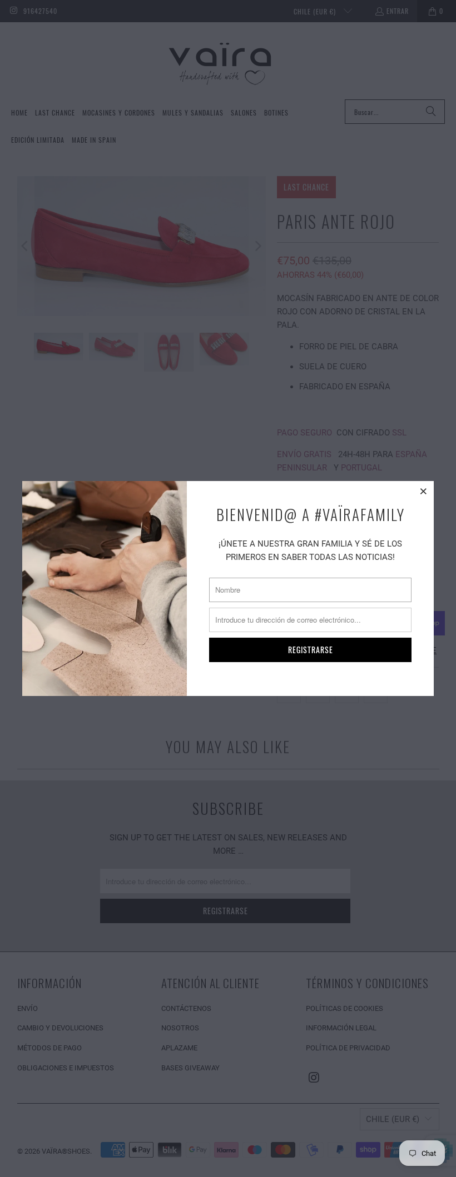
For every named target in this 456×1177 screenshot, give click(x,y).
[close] (424, 491)
